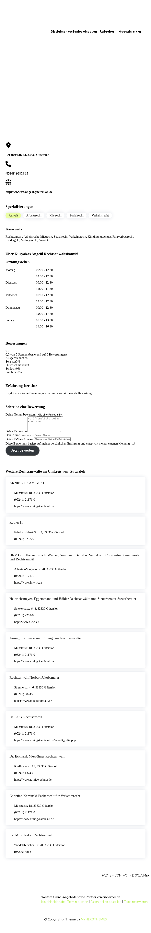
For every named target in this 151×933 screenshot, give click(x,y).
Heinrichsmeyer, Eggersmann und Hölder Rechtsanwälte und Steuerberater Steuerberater (72, 599)
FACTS (106, 875)
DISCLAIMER (140, 875)
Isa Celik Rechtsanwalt (25, 717)
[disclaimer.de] (21, 31)
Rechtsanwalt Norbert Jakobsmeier (34, 677)
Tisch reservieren (136, 902)
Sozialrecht (76, 215)
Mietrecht (55, 215)
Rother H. (16, 522)
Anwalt (13, 215)
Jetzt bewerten (22, 450)
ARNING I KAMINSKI (26, 483)
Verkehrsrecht (100, 215)
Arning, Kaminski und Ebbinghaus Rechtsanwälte (45, 638)
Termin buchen (77, 902)
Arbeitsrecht (33, 215)
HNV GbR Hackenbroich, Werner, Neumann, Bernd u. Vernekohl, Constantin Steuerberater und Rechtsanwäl (75, 557)
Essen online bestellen (106, 902)
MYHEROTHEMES (94, 919)
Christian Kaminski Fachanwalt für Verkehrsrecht (44, 796)
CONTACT (121, 875)
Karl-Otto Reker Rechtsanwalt (31, 835)
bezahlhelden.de (53, 902)
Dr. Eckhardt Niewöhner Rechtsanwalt (36, 756)
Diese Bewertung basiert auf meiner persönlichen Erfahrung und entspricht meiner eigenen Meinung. (68, 443)
